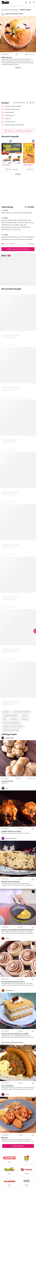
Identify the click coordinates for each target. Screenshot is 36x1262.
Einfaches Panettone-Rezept (10, 881)
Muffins (14, 719)
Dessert (6, 712)
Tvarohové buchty (7, 781)
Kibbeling (4, 1138)
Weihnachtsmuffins (11, 730)
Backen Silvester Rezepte (13, 726)
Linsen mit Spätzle (7, 1086)
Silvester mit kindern (11, 723)
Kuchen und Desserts (11, 10)
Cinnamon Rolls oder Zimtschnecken (13, 982)
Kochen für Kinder (10, 715)
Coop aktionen (6, 165)
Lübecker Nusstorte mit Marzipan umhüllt (14, 1034)
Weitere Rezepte (18, 1146)
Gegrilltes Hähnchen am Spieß (11, 831)
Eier (4, 719)
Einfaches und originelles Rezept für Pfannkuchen (17, 930)
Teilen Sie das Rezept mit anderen (18, 249)
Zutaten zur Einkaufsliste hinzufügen (19, 131)
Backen (25, 715)
